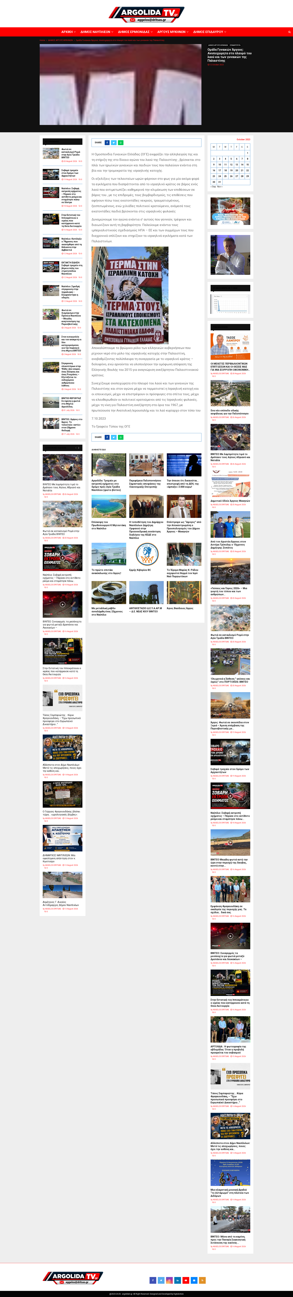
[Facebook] (153, 1280)
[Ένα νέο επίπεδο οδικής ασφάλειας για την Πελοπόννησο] (230, 393)
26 (231, 176)
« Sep (213, 186)
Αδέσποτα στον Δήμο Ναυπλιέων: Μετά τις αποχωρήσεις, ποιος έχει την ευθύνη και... (62, 767)
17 (219, 170)
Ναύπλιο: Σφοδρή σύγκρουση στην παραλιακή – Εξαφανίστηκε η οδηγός (70, 292)
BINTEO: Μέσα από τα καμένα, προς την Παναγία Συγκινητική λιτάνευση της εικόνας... (228, 1239)
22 (247, 170)
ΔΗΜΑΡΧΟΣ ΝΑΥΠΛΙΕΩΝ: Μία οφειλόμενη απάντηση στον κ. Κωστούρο (59, 858)
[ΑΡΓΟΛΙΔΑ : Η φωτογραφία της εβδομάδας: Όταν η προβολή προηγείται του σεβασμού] (230, 1029)
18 (225, 170)
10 (219, 164)
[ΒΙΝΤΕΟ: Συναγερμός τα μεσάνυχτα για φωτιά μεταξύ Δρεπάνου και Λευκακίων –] (62, 604)
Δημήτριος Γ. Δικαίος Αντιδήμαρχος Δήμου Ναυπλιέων (61, 904)
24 (219, 176)
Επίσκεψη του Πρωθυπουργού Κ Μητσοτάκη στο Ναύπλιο (109, 525)
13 (236, 164)
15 (247, 164)
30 (214, 182)
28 (242, 176)
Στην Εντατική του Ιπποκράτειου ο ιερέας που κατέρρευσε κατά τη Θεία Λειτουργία (71, 220)
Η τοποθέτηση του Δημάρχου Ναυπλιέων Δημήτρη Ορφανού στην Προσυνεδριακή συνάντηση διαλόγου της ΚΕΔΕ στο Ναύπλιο (146, 530)
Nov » (219, 186)
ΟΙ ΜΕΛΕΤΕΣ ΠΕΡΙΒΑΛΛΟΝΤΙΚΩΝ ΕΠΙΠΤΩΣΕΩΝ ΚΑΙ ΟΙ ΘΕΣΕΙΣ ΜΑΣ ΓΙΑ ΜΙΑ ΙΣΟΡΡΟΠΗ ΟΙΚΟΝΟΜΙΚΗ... (230, 366)
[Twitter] (161, 1280)
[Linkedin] (177, 1280)
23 (214, 176)
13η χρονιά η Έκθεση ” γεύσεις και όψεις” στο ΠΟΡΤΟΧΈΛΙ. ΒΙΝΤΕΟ (230, 680)
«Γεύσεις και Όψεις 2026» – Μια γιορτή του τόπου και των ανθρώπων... (229, 591)
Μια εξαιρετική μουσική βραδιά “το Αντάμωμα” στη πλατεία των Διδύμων (230, 1192)
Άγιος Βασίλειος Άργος (180, 608)
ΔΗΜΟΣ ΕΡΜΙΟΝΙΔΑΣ (218, 2)
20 (236, 170)
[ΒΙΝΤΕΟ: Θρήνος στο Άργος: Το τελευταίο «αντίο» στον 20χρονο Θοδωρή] (51, 423)
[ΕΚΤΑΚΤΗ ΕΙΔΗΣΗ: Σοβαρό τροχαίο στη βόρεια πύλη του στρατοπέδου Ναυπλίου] (51, 266)
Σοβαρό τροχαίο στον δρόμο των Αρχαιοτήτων (69, 173)
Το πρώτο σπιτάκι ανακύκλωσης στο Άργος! (106, 572)
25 (225, 176)
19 (231, 170)
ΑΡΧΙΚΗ (184, 2)
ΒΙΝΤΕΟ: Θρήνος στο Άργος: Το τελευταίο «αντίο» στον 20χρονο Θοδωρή (71, 425)
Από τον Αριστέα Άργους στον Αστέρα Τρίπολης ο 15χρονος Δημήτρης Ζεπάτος (228, 544)
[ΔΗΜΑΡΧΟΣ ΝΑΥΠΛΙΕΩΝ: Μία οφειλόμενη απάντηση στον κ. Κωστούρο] (62, 838)
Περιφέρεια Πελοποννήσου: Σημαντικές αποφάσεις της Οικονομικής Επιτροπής (145, 483)
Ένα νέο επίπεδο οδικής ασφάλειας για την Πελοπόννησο (230, 412)
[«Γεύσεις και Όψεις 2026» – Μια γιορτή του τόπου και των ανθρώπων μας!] (230, 571)
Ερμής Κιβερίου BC (140, 570)
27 (236, 176)
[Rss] (202, 1280)
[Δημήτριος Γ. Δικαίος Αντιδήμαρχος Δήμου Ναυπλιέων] (62, 885)
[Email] (194, 1280)
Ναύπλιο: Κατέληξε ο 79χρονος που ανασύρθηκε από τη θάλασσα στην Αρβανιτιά (71, 244)
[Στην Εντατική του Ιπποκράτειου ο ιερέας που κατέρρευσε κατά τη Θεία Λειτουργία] (51, 219)
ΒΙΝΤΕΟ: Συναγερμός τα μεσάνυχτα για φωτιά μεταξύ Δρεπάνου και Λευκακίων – (62, 624)
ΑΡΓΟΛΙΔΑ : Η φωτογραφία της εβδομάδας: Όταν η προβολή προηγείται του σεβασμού (228, 1049)
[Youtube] (186, 1280)
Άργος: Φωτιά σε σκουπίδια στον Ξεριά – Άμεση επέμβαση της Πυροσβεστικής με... (230, 725)
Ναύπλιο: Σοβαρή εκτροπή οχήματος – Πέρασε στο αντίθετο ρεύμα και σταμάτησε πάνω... (61, 577)
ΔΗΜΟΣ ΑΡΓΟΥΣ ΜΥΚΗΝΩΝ (218, 45)
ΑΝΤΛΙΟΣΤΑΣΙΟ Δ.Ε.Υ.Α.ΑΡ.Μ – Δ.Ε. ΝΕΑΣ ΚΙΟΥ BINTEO (145, 610)
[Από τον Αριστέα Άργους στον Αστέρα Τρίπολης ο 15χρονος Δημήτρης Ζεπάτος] (230, 524)
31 (219, 182)
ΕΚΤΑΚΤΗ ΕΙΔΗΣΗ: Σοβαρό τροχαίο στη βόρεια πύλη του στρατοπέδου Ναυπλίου (71, 268)
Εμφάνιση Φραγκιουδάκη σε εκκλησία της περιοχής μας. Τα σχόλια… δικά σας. (228, 909)
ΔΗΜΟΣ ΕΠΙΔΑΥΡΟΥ (256, 2)
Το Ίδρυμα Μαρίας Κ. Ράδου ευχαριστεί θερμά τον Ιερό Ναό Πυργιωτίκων (182, 573)
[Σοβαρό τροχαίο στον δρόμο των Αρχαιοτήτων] (51, 174)
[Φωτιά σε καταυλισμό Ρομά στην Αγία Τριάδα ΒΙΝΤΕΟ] (51, 153)
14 (242, 164)
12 (231, 164)
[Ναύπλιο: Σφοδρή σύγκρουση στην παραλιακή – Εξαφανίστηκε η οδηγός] (51, 290)
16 (214, 170)
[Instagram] (169, 1280)
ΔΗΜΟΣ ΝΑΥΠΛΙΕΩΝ (198, 2)
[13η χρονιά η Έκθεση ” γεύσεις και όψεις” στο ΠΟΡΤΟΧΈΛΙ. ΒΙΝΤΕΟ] (230, 661)
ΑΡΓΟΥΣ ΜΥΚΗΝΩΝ (237, 2)
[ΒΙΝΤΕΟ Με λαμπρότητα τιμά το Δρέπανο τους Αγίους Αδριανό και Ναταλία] (62, 467)
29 (247, 176)
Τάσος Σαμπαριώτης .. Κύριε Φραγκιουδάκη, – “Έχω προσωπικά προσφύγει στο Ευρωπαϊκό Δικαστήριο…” (62, 720)
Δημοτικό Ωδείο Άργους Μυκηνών (230, 500)
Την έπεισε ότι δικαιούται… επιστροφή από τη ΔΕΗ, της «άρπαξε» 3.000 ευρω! (183, 483)
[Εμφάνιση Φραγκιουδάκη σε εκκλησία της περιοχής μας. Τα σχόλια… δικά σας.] (230, 889)
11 (225, 164)
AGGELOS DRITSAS (53, 494)
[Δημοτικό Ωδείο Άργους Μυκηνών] (230, 484)
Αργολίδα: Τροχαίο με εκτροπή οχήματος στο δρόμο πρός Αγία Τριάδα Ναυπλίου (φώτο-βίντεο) (106, 485)
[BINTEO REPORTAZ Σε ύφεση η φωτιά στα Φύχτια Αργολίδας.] (51, 402)
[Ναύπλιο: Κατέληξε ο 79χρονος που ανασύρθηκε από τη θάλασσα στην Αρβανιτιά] (51, 242)
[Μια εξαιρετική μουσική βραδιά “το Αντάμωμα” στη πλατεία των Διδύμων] (230, 1173)
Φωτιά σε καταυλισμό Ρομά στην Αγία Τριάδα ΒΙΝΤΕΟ (61, 533)
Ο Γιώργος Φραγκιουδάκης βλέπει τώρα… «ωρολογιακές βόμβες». (61, 813)
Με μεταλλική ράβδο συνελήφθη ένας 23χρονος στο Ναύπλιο (107, 611)
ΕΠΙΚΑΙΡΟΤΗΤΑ (235, 45)
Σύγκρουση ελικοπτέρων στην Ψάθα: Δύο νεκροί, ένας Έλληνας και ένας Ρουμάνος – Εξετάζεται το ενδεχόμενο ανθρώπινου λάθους (71, 374)
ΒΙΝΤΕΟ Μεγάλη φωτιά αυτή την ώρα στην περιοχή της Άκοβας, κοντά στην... (229, 862)
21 (242, 170)
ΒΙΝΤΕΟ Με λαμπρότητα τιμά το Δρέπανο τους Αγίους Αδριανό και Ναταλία (61, 487)
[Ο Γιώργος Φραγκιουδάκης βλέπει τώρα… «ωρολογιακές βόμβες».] (62, 794)
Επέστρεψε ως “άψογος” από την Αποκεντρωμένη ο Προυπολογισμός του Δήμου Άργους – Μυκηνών (184, 527)
